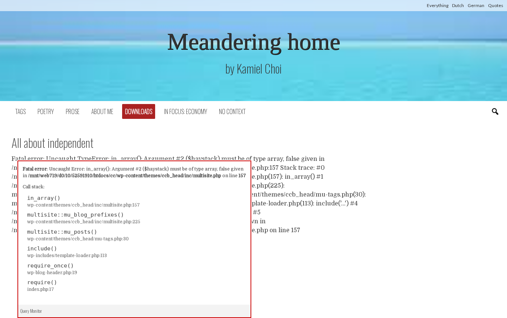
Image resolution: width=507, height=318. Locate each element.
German (476, 5)
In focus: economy (185, 111)
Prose (72, 111)
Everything (437, 5)
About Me (102, 111)
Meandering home (253, 41)
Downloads (138, 111)
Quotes (495, 5)
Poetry (45, 111)
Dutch (458, 5)
